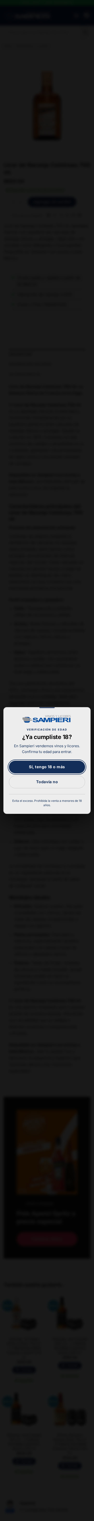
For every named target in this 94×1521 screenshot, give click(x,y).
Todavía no (47, 781)
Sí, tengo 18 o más (47, 766)
